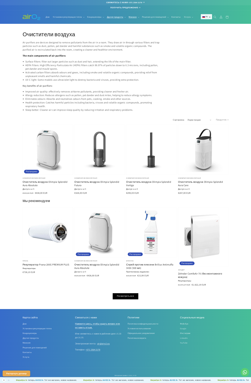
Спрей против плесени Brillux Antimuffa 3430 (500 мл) (149, 266)
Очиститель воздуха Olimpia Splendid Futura (96, 183)
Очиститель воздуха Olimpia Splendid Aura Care (200, 183)
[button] (206, 16)
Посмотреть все (125, 296)
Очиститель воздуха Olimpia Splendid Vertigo (148, 183)
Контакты (27, 352)
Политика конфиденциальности (143, 324)
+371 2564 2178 (93, 349)
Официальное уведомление (141, 333)
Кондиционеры (30, 333)
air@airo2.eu (103, 343)
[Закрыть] (4, 380)
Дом (25, 324)
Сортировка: (179, 120)
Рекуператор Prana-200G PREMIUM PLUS (46, 264)
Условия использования (139, 328)
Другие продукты (31, 338)
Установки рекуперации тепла (37, 328)
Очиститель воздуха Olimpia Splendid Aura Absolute (45, 183)
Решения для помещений (35, 347)
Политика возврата (137, 338)
